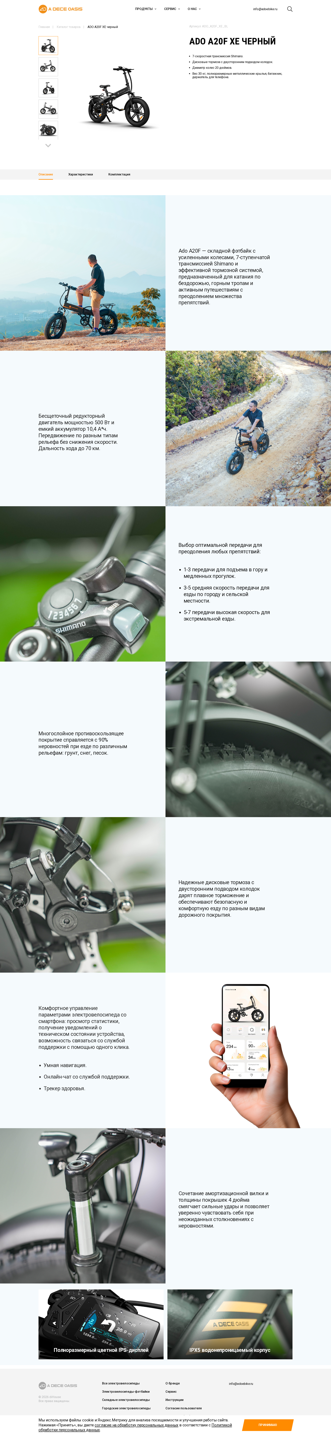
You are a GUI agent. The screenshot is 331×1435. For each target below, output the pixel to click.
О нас (192, 9)
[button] (48, 145)
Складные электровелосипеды (126, 1400)
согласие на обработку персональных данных (136, 1425)
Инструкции (175, 1400)
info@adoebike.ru (265, 9)
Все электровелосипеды (121, 1383)
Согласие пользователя (184, 1408)
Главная (44, 27)
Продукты (144, 9)
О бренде (173, 1383)
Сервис (170, 9)
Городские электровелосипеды (126, 1408)
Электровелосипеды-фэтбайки (126, 1391)
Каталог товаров (69, 27)
